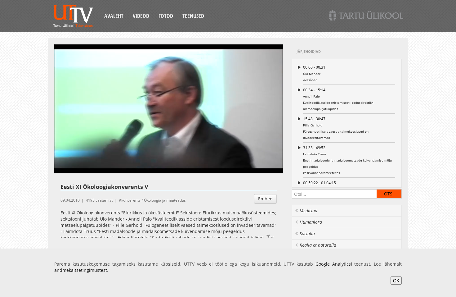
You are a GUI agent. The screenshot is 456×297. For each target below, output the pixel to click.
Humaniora (311, 222)
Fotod (166, 16)
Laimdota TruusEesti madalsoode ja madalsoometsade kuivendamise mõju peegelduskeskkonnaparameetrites (347, 160)
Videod (141, 16)
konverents (131, 200)
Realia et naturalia (318, 245)
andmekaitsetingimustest (80, 270)
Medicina (308, 210)
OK (396, 280)
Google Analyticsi (333, 264)
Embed (265, 199)
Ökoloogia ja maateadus (165, 200)
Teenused (193, 16)
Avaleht (113, 16)
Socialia (307, 233)
